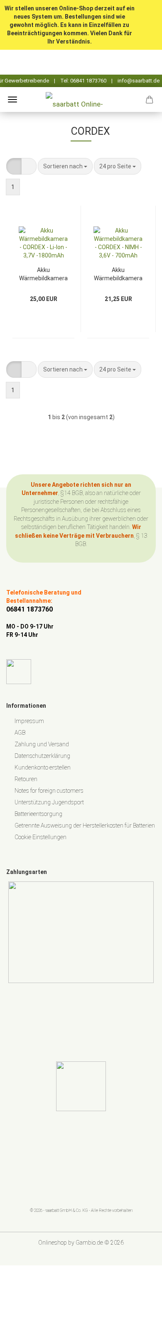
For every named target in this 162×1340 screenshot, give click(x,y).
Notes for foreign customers (49, 790)
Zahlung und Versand (42, 744)
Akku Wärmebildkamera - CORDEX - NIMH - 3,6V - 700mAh (118, 273)
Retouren (26, 779)
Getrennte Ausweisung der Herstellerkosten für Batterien (85, 825)
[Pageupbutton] (139, 1327)
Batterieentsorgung (38, 814)
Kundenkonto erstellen (43, 767)
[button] (14, 166)
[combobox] (65, 166)
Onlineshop (52, 1242)
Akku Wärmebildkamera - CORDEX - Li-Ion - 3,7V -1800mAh (43, 273)
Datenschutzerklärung (42, 756)
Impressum (29, 721)
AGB (20, 732)
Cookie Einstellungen (40, 837)
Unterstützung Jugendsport (49, 802)
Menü (12, 99)
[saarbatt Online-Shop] (81, 99)
